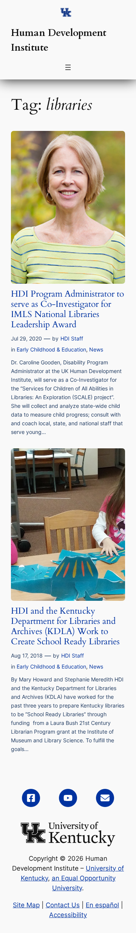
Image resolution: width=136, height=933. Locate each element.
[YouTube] (68, 798)
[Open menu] (68, 67)
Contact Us (63, 905)
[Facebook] (31, 798)
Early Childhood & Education (51, 349)
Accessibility (68, 915)
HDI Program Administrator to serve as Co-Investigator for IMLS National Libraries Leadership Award (67, 309)
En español (102, 905)
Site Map (26, 905)
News (96, 349)
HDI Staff (71, 338)
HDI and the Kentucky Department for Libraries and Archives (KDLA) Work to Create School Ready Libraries (65, 626)
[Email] (105, 798)
